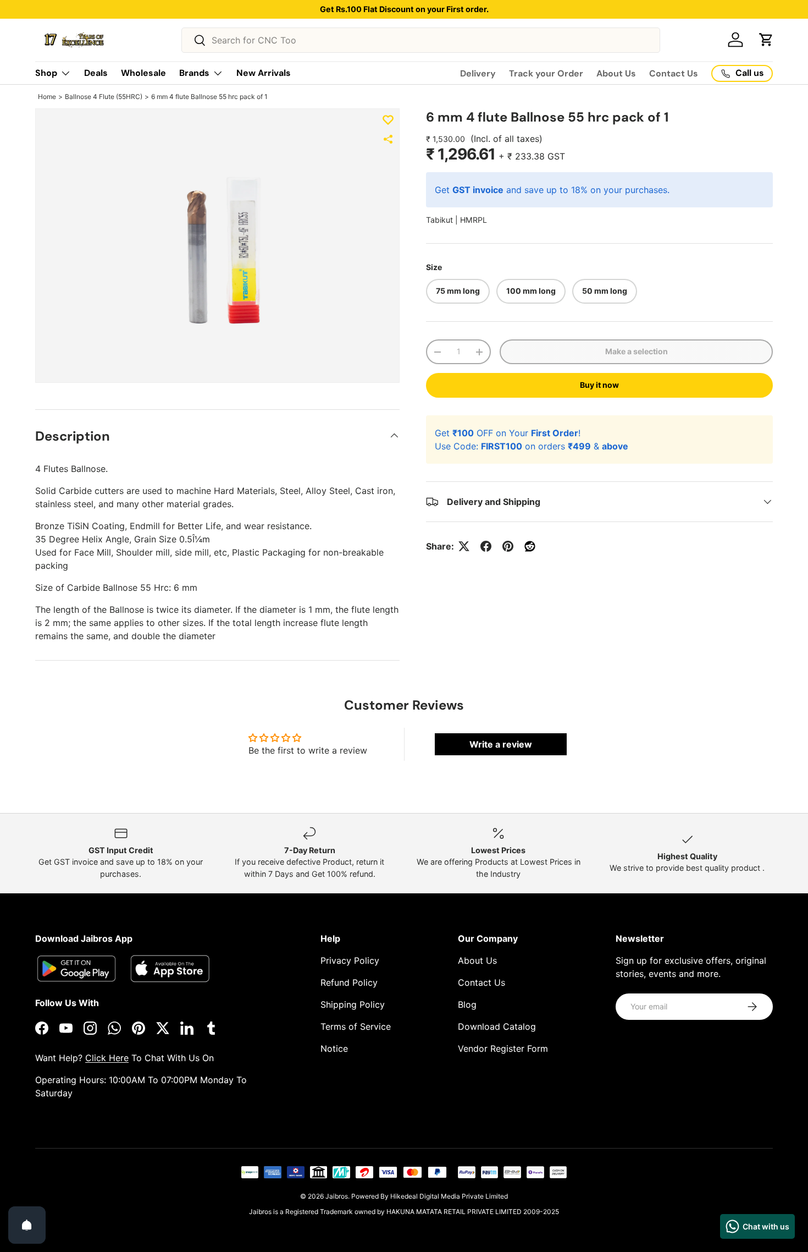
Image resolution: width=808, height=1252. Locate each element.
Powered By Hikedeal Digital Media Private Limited (429, 1196)
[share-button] (388, 139)
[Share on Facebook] (486, 546)
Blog (467, 1004)
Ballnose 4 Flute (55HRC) (103, 96)
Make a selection (636, 351)
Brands (194, 73)
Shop (46, 73)
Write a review (500, 744)
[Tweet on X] (464, 546)
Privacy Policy (349, 960)
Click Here (107, 1057)
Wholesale (143, 73)
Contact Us (673, 73)
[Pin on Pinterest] (508, 546)
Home (47, 96)
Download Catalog (497, 1026)
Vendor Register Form (503, 1048)
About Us (616, 73)
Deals (96, 73)
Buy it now (599, 384)
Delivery (478, 73)
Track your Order (546, 73)
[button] (766, 40)
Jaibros (336, 1196)
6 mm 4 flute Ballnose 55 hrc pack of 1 (209, 96)
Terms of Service (355, 1026)
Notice (334, 1048)
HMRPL (473, 219)
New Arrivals (263, 73)
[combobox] (420, 40)
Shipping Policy (352, 1004)
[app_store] (76, 968)
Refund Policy (349, 982)
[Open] (27, 1225)
